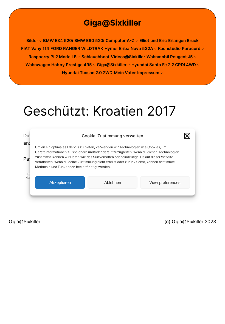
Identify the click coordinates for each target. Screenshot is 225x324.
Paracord (191, 48)
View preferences (165, 182)
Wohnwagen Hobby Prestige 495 (59, 64)
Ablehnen (112, 182)
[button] (187, 136)
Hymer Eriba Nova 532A (129, 48)
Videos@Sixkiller (128, 56)
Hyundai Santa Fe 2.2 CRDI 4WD (163, 64)
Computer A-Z (120, 40)
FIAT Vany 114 (35, 48)
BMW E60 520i (89, 40)
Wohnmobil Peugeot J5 (170, 56)
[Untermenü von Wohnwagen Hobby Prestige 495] (94, 64)
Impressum (148, 72)
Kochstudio (169, 48)
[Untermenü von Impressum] (162, 73)
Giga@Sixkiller (112, 22)
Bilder (32, 40)
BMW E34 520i (58, 40)
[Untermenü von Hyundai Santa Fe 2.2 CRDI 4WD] (198, 64)
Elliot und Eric (153, 40)
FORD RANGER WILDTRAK (76, 48)
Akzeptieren (60, 182)
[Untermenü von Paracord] (202, 49)
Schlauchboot (95, 56)
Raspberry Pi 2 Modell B (53, 56)
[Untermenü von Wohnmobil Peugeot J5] (195, 56)
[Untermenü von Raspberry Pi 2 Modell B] (79, 56)
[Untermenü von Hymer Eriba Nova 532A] (155, 49)
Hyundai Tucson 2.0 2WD (87, 72)
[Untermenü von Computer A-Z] (137, 41)
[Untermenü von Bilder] (40, 41)
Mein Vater (125, 72)
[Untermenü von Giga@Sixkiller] (129, 64)
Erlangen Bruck (183, 40)
